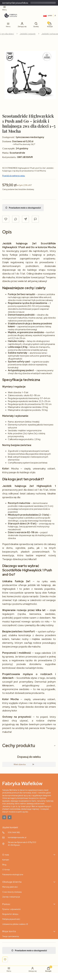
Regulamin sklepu (10, 914)
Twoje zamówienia (10, 936)
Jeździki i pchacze (49, 33)
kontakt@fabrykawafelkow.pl (16, 2)
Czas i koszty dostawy (12, 892)
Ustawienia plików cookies (14, 924)
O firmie (6, 869)
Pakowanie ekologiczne (12, 874)
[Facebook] (10, 817)
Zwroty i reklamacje (11, 897)
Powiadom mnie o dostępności (25, 207)
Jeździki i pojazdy (27, 33)
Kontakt (5, 859)
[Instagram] (4, 817)
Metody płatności (10, 887)
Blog (4, 864)
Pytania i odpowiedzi (11, 909)
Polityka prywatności (11, 919)
